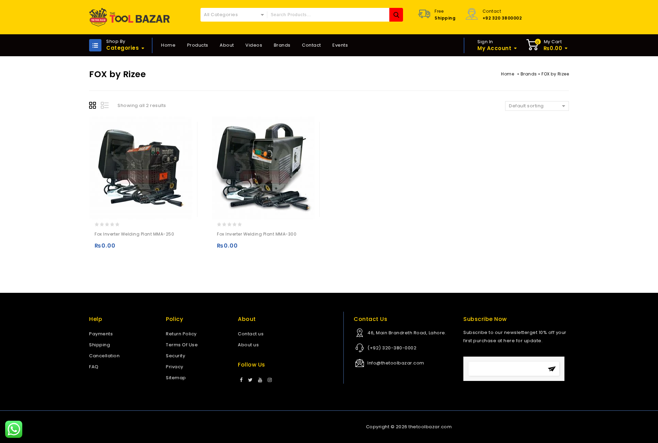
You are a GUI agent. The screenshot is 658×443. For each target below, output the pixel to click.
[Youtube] (260, 380)
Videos (253, 45)
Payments (101, 334)
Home (168, 45)
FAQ (94, 366)
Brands (282, 45)
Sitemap (176, 377)
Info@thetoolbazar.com (395, 363)
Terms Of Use (182, 345)
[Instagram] (270, 380)
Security (175, 355)
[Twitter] (250, 380)
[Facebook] (241, 380)
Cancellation (104, 355)
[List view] (105, 106)
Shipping (99, 345)
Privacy (174, 366)
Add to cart (101, 249)
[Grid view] (93, 106)
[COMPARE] (141, 249)
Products (197, 45)
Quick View (128, 249)
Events (340, 45)
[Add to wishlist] (115, 249)
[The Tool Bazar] (129, 17)
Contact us (251, 334)
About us (248, 345)
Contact (311, 45)
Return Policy (181, 334)
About (227, 45)
